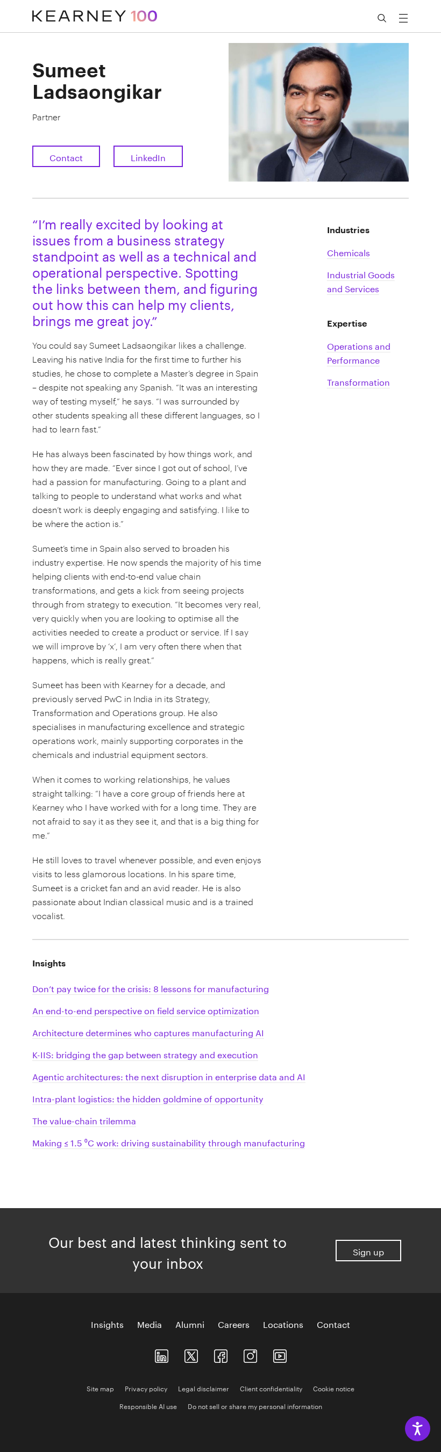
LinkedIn (148, 156)
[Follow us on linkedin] (161, 1354)
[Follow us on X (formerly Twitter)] (191, 1354)
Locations (283, 1323)
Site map (100, 1388)
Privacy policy (146, 1388)
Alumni (189, 1323)
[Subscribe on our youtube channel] (280, 1354)
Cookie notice (333, 1388)
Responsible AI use (148, 1405)
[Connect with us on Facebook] (220, 1354)
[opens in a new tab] (250, 1354)
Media (149, 1323)
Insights (107, 1323)
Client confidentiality (271, 1388)
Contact (66, 156)
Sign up (368, 1251)
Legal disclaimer (203, 1388)
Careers (234, 1323)
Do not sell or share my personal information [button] (255, 1405)
